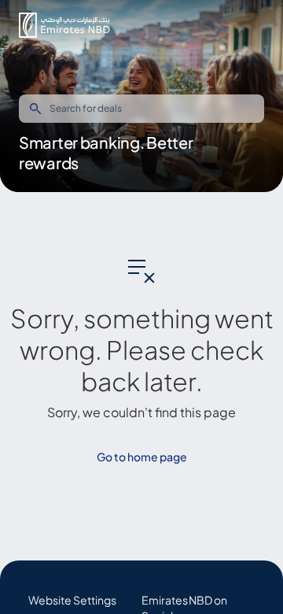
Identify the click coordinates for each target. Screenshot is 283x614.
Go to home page (142, 456)
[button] (64, 25)
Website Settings (72, 600)
